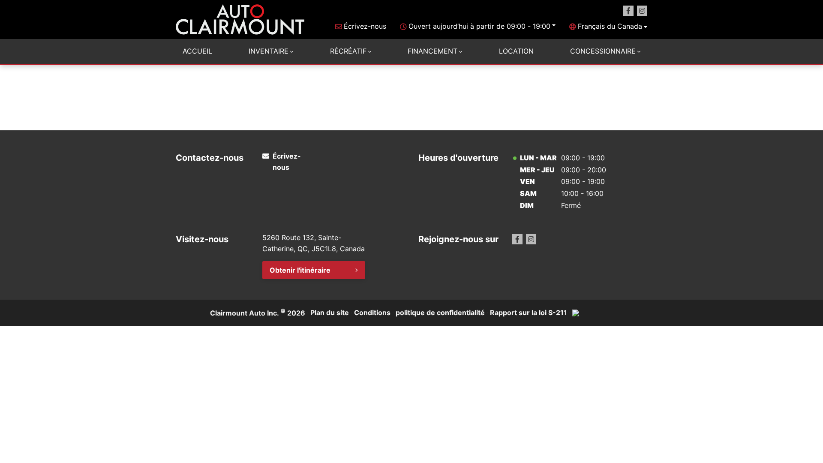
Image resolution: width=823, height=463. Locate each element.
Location (516, 51)
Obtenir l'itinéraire (300, 270)
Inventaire (268, 51)
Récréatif (348, 51)
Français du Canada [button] (610, 26)
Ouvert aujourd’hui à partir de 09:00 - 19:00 (479, 26)
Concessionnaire (603, 51)
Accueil (197, 51)
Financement (432, 51)
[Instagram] (642, 11)
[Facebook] (628, 11)
